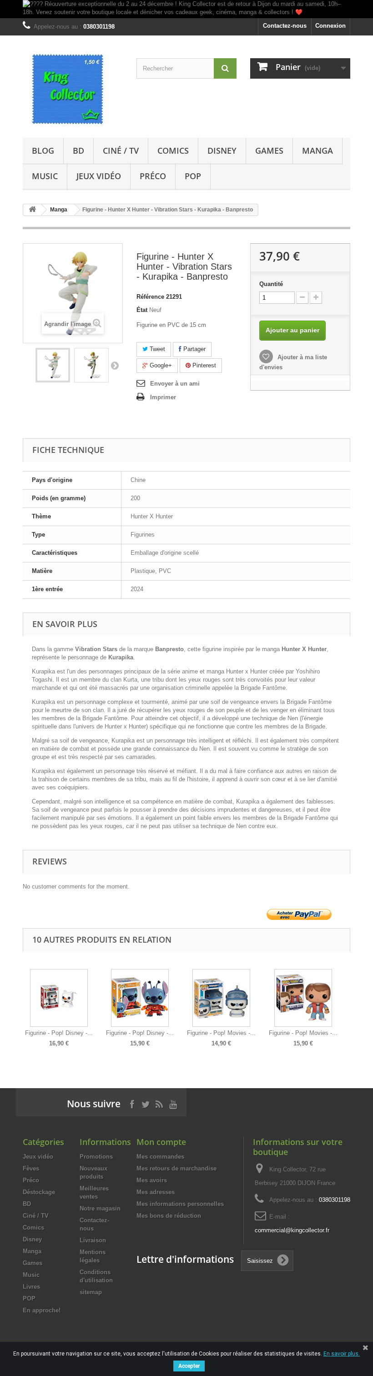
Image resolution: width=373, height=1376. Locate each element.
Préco (153, 176)
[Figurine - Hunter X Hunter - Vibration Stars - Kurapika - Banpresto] (53, 365)
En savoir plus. (341, 1354)
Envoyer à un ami (175, 383)
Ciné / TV (121, 150)
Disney (222, 150)
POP (193, 176)
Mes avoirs (151, 1180)
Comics (173, 150)
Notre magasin (100, 1208)
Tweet (156, 349)
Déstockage (39, 1192)
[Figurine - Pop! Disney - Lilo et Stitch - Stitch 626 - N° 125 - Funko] (140, 998)
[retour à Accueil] (32, 210)
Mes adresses (155, 1192)
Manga (317, 150)
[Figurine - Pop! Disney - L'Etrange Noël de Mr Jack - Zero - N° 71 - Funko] (59, 998)
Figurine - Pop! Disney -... (59, 1032)
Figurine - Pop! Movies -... (221, 1032)
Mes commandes (160, 1156)
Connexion (330, 25)
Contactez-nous (285, 25)
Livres (31, 1286)
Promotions (96, 1156)
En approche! (41, 1310)
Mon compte (161, 1141)
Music (45, 176)
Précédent (25, 1001)
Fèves (31, 1168)
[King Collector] (73, 90)
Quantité (271, 284)
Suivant (114, 365)
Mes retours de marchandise (176, 1168)
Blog (43, 150)
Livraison (93, 1240)
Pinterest (203, 365)
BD (78, 150)
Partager (193, 349)
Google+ (160, 365)
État (141, 309)
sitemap (91, 1292)
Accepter (189, 1366)
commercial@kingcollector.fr (292, 1230)
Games (269, 150)
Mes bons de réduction (168, 1215)
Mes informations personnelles (180, 1203)
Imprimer (163, 397)
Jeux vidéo (98, 176)
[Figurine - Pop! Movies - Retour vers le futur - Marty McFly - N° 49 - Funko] (303, 998)
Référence (150, 296)
